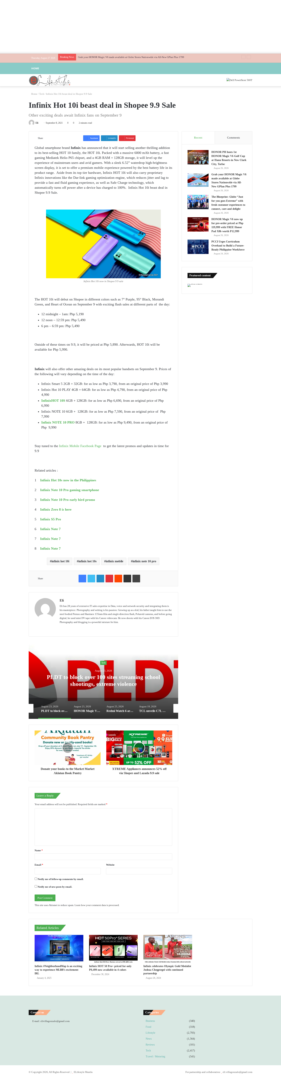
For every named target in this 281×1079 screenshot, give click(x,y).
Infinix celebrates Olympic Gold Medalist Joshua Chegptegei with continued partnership (167, 970)
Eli (37, 123)
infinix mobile (114, 561)
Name (39, 850)
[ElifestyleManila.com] (50, 80)
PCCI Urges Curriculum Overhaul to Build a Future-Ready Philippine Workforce (227, 245)
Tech (41, 93)
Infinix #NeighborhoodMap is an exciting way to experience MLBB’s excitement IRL (58, 970)
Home (35, 68)
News (149, 1038)
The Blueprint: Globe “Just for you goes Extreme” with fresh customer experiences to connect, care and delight (135, 57)
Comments (233, 137)
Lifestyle (150, 1032)
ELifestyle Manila (83, 1072)
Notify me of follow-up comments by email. (61, 879)
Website (110, 864)
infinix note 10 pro (144, 561)
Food (148, 1026)
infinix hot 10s (87, 561)
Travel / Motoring (155, 1056)
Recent (198, 137)
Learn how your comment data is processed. (97, 905)
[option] (103, 680)
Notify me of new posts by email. (55, 886)
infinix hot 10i (60, 561)
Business (150, 1020)
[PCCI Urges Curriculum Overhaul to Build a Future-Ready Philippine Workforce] (198, 247)
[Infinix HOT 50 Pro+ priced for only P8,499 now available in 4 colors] (113, 948)
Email (39, 864)
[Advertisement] (140, 27)
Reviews (150, 1044)
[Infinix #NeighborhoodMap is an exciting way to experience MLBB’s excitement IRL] (59, 948)
